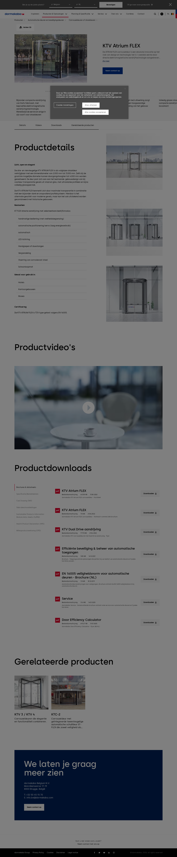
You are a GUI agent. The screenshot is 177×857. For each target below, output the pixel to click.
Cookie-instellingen (64, 105)
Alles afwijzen (91, 105)
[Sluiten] (125, 88)
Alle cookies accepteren (95, 112)
